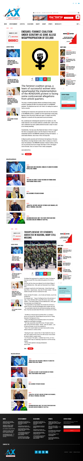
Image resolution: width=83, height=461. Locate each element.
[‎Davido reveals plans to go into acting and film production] (62, 52)
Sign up (68, 105)
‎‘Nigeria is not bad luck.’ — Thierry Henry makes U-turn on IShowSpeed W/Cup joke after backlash (54, 423)
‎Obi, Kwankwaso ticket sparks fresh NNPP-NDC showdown (70, 60)
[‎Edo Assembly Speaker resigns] (13, 111)
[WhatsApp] (49, 79)
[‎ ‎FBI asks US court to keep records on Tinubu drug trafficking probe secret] (13, 72)
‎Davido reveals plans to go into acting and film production (71, 53)
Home (7, 28)
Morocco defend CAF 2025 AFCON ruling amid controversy (53, 435)
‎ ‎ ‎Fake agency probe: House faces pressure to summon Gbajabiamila (71, 75)
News (12, 28)
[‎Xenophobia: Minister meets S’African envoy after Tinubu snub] (62, 67)
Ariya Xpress (14, 37)
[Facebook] (73, 3)
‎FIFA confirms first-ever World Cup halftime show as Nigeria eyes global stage (54, 431)
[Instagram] (76, 3)
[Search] (78, 13)
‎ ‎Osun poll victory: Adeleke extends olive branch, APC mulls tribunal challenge (42, 206)
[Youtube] (78, 3)
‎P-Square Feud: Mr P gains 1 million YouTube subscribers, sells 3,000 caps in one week (24, 437)
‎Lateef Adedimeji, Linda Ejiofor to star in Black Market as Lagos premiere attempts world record (24, 433)
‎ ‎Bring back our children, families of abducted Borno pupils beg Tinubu (12, 62)
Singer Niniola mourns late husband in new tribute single (24, 426)
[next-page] (64, 89)
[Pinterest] (45, 79)
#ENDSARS (28, 154)
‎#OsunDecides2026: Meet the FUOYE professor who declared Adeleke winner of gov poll (41, 219)
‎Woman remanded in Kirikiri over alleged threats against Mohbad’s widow (24, 429)
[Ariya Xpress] (9, 36)
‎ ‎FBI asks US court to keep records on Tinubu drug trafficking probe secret (13, 81)
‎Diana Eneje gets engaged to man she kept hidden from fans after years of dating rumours (12, 101)
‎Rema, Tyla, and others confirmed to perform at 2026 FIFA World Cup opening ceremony (54, 427)
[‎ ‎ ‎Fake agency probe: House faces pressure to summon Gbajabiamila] (62, 74)
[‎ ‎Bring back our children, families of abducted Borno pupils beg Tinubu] (13, 53)
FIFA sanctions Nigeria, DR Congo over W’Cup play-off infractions (53, 438)
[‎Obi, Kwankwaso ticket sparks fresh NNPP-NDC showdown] (62, 60)
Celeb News (10, 96)
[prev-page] (61, 89)
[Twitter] (14, 40)
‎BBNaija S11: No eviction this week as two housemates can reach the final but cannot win (71, 83)
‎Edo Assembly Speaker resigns (12, 119)
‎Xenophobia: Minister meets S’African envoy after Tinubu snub (70, 68)
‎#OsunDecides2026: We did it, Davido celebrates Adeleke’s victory (39, 427)
